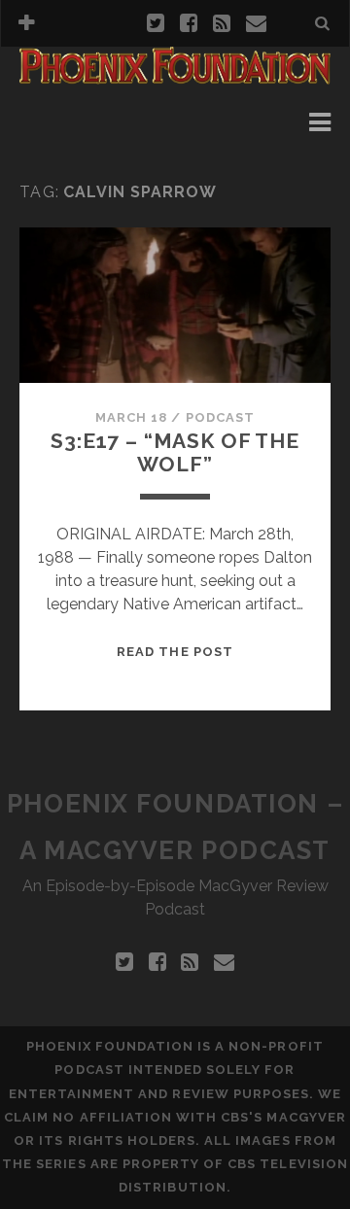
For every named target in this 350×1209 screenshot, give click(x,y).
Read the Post (175, 651)
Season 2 (83, 145)
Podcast (220, 417)
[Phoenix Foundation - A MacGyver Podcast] (175, 75)
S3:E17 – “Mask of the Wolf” (175, 452)
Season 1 (83, 122)
